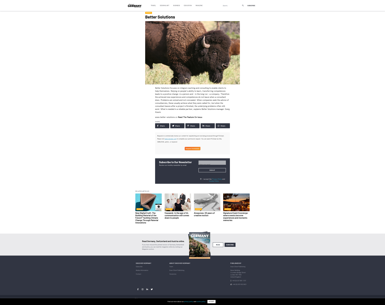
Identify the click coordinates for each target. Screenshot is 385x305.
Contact (138, 274)
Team (171, 267)
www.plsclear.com (170, 139)
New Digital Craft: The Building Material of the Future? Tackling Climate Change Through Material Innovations (146, 218)
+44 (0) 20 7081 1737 (239, 281)
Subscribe (251, 5)
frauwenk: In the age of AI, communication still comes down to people (177, 215)
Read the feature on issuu (190, 117)
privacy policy (188, 301)
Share (162, 126)
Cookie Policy (214, 181)
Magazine (199, 5)
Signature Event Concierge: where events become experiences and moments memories (235, 216)
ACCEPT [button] (211, 301)
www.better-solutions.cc (166, 117)
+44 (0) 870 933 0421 (240, 284)
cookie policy (200, 301)
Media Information (142, 270)
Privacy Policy (217, 179)
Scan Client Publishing (176, 270)
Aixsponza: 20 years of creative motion (204, 214)
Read (218, 245)
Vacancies (172, 274)
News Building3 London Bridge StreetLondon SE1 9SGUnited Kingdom (238, 273)
